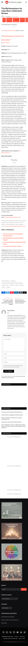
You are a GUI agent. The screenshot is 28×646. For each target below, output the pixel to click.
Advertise (22, 636)
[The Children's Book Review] (14, 2)
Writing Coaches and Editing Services (10, 619)
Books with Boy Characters (16, 20)
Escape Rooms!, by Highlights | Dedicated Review (12, 414)
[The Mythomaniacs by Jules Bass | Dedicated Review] (9, 24)
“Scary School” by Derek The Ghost (12, 246)
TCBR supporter (16, 436)
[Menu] (2, 2)
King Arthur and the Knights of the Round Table (12, 283)
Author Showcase (9, 19)
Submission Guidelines (7, 636)
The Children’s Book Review (8, 30)
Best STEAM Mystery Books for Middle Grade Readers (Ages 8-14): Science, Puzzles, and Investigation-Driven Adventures (13, 426)
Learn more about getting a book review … (15, 226)
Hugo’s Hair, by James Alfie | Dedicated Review (11, 422)
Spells (3, 287)
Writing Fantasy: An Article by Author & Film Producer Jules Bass (20, 301)
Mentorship (4, 623)
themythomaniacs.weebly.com (11, 217)
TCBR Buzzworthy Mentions (10, 638)
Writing (8, 287)
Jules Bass (5, 42)
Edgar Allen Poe (5, 280)
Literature (12, 285)
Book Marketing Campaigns (7, 616)
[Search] (26, 2)
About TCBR (22, 638)
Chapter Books (22, 19)
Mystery (21, 285)
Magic (17, 285)
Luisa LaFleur (8, 16)
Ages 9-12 (4, 19)
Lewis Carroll (5, 285)
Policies (16, 636)
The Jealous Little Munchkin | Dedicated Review (11, 412)
